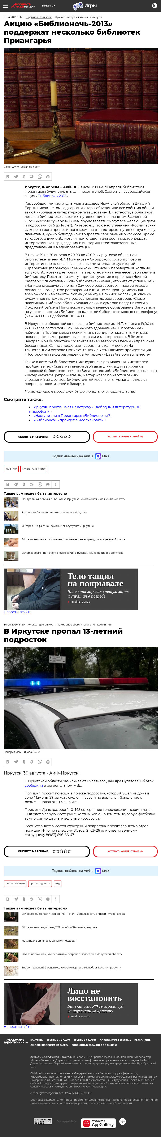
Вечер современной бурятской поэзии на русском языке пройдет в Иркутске (72, 552)
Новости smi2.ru (18, 612)
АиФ (37, 752)
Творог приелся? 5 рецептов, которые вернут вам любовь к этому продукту (71, 967)
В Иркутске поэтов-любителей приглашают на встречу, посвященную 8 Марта (73, 539)
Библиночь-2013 (52, 196)
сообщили (34, 786)
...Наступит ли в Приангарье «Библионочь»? (72, 416)
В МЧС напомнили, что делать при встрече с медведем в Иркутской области (72, 954)
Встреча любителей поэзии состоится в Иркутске (54, 512)
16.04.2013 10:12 (13, 17)
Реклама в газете (85, 1040)
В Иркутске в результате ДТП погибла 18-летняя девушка (59, 927)
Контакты (36, 1040)
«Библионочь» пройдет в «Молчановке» (69, 420)
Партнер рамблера (67, 1121)
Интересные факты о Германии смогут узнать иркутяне (58, 525)
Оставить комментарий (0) (125, 436)
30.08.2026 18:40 (14, 624)
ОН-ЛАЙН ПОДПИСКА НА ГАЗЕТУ (49, 1045)
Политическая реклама (115, 1040)
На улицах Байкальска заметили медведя (49, 940)
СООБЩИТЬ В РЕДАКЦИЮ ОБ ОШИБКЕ (94, 1045)
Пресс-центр (142, 1040)
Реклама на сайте (58, 1040)
